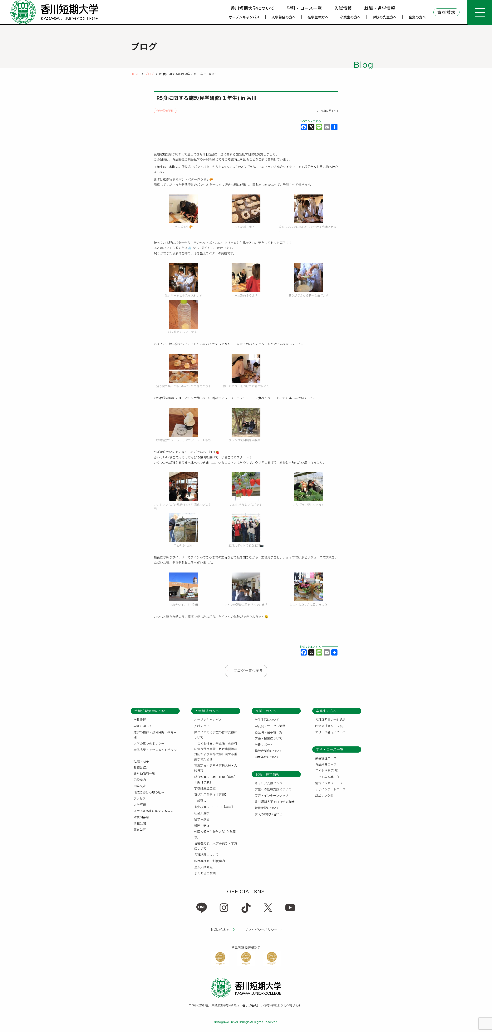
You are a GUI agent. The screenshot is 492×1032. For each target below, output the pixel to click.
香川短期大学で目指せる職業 (275, 801)
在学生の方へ (318, 16)
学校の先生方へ (384, 16)
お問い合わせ (220, 929)
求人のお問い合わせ (268, 814)
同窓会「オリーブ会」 (330, 726)
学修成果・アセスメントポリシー (155, 752)
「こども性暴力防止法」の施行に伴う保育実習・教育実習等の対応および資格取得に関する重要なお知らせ (215, 751)
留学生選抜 (201, 819)
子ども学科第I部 (326, 770)
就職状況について (267, 807)
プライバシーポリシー (261, 929)
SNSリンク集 (324, 795)
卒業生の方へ (350, 16)
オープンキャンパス (244, 16)
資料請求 (446, 12)
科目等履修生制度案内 (209, 860)
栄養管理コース (326, 758)
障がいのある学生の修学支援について (215, 735)
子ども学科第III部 (327, 776)
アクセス (140, 798)
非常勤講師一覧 (144, 773)
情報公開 (140, 823)
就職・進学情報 (379, 8)
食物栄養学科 (165, 111)
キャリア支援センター (270, 783)
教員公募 (140, 829)
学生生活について (267, 719)
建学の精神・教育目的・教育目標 (155, 735)
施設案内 (140, 779)
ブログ (149, 73)
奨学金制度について (268, 750)
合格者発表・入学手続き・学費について (215, 846)
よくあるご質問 (205, 873)
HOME (135, 73)
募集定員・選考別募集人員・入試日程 (215, 768)
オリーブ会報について (330, 732)
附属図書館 (141, 817)
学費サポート (264, 744)
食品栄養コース (326, 764)
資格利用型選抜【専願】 (211, 794)
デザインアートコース (330, 789)
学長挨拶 (140, 719)
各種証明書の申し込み (330, 719)
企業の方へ (417, 16)
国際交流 (140, 786)
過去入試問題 (203, 867)
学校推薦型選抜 (205, 788)
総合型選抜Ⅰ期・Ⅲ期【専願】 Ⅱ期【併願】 (216, 779)
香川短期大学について (252, 8)
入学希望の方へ (284, 16)
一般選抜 (200, 800)
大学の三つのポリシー (149, 743)
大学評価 (140, 804)
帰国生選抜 (201, 825)
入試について (203, 726)
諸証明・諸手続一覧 (268, 732)
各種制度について (206, 854)
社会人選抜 (201, 813)
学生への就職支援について (273, 789)
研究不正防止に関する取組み (154, 810)
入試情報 (343, 8)
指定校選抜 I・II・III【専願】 (214, 806)
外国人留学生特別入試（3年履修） (215, 834)
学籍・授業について (268, 738)
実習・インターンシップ (271, 795)
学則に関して (143, 726)
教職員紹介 (141, 767)
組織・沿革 (141, 761)
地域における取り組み (149, 792)
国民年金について (267, 756)
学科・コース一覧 (304, 8)
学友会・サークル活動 (270, 726)
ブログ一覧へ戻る (248, 671)
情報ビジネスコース (329, 783)
